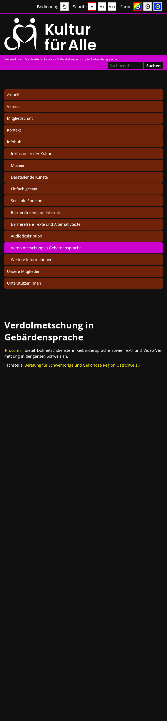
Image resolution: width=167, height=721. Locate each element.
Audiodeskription (26, 236)
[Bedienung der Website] (64, 6)
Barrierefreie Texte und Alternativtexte (45, 224)
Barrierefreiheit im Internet (35, 212)
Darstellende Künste (29, 177)
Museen (18, 165)
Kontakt (14, 130)
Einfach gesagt (24, 188)
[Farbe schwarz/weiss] (147, 6)
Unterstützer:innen (24, 283)
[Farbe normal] (137, 6)
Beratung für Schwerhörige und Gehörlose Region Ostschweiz (80, 365)
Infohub (14, 141)
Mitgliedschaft (20, 118)
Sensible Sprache (26, 200)
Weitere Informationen (31, 259)
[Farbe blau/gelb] (157, 6)
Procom (12, 350)
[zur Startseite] (58, 34)
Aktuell (13, 94)
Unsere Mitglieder (23, 271)
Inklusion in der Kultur (31, 153)
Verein (13, 106)
